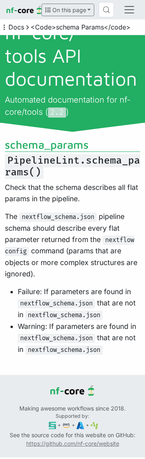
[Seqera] (52, 425)
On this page (68, 9)
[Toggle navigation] (129, 9)
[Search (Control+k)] (106, 9)
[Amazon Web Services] (66, 425)
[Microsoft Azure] (80, 425)
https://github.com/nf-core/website (72, 443)
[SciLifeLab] (94, 425)
